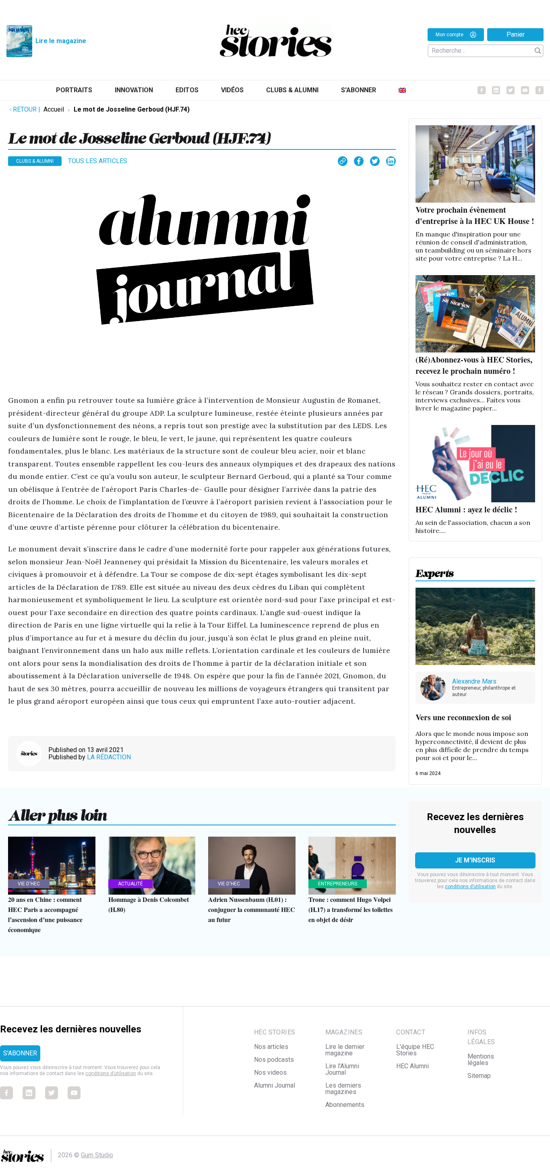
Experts (435, 571)
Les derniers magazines (343, 1089)
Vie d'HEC (29, 884)
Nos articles (271, 1047)
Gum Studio (97, 1155)
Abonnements (344, 1105)
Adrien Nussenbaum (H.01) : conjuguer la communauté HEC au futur (251, 909)
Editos (187, 90)
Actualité (130, 884)
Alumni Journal (274, 1085)
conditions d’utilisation (470, 886)
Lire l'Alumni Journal (342, 1069)
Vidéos (232, 90)
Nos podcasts (274, 1059)
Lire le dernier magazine (344, 1050)
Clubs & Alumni (292, 90)
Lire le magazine (60, 41)
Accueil (53, 109)
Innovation (134, 90)
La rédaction (109, 757)
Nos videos (270, 1072)
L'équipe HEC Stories (415, 1050)
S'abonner (358, 90)
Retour (26, 109)
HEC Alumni (412, 1066)
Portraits (74, 90)
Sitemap (479, 1076)
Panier (516, 34)
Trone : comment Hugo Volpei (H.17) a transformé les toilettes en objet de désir (350, 909)
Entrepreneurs (337, 884)
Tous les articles (97, 161)
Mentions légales (480, 1060)
